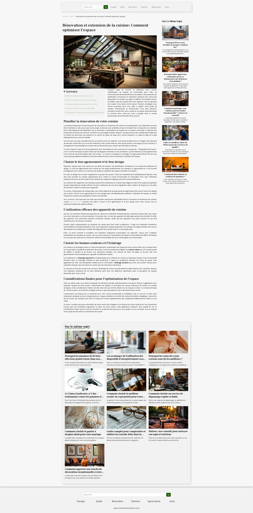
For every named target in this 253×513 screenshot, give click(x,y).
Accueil (64, 16)
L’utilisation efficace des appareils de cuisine (81, 104)
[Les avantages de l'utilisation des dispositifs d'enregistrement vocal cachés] (126, 342)
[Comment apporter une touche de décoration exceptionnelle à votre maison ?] (84, 455)
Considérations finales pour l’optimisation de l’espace (84, 112)
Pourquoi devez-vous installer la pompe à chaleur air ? (175, 44)
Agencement (156, 7)
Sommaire (71, 91)
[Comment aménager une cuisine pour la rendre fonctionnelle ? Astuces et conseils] (175, 98)
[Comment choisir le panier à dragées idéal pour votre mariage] (84, 417)
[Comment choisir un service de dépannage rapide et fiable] (168, 379)
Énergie (113, 7)
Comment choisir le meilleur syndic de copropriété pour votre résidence (125, 396)
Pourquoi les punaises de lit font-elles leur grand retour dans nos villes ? (83, 359)
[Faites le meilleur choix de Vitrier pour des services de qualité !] (175, 132)
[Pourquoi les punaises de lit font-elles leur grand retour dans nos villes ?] (84, 342)
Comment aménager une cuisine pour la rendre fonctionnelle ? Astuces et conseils (175, 111)
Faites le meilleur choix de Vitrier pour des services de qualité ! (175, 144)
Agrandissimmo (75, 202)
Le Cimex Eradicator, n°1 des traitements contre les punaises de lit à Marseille (84, 396)
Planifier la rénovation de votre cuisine (79, 96)
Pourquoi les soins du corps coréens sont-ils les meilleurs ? (166, 357)
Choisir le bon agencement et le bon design (81, 100)
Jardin (122, 7)
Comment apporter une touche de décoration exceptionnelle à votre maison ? (83, 472)
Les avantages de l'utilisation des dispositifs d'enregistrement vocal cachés (125, 359)
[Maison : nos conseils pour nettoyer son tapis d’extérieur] (168, 417)
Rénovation (133, 7)
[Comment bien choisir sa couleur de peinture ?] (175, 164)
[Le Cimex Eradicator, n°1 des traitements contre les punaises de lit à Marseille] (84, 379)
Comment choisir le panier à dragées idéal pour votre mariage (83, 433)
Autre (167, 7)
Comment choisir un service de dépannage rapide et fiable (166, 395)
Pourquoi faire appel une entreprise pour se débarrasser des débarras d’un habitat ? (175, 77)
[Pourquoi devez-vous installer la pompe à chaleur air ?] (175, 32)
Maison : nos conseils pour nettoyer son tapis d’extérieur (168, 433)
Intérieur (144, 7)
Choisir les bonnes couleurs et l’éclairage (80, 108)
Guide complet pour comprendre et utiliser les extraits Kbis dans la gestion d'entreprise (126, 434)
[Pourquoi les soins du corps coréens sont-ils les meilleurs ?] (168, 342)
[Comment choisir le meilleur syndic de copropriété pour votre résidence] (126, 379)
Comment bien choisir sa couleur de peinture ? (175, 175)
